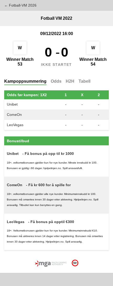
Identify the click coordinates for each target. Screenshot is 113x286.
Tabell (84, 81)
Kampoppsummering (25, 81)
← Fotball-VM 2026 (20, 5)
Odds (56, 81)
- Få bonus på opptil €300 (51, 222)
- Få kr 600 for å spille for (48, 185)
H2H (70, 81)
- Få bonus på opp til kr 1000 (48, 153)
